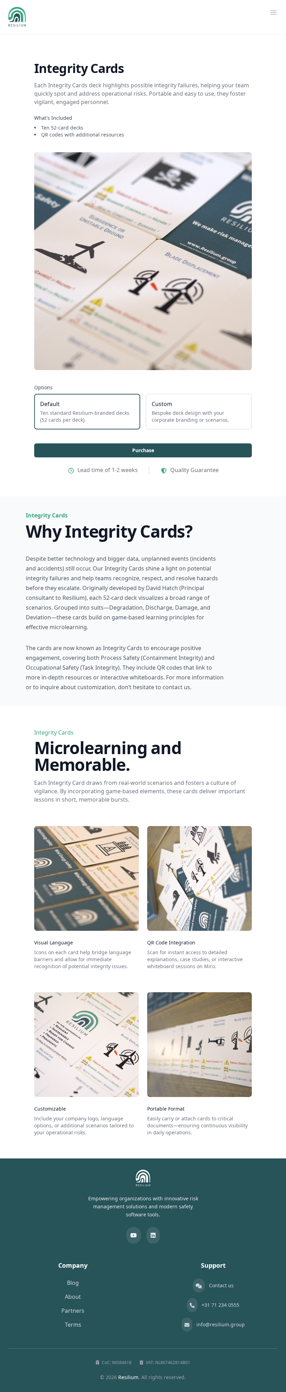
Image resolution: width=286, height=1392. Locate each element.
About (73, 1297)
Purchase (143, 450)
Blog (73, 1283)
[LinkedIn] (153, 1235)
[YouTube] (133, 1235)
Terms (73, 1324)
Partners (72, 1310)
